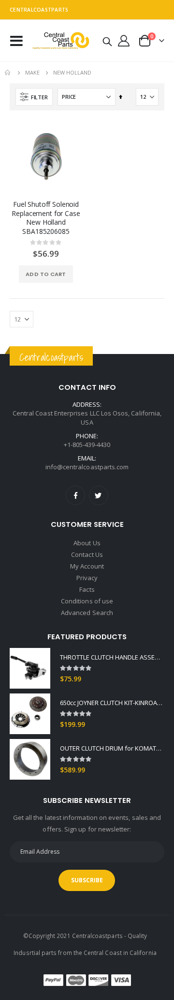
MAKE (32, 72)
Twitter (98, 495)
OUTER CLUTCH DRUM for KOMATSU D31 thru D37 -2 (112, 748)
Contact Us (87, 554)
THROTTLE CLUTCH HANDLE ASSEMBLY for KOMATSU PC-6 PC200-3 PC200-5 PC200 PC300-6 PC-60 (112, 657)
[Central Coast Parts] (59, 41)
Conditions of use (87, 601)
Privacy (87, 577)
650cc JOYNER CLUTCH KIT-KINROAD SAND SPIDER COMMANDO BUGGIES (112, 702)
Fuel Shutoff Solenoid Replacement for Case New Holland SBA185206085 (46, 218)
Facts (86, 589)
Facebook (75, 495)
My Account (87, 566)
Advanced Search (87, 612)
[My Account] (123, 40)
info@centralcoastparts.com (87, 466)
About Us (87, 542)
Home (8, 72)
